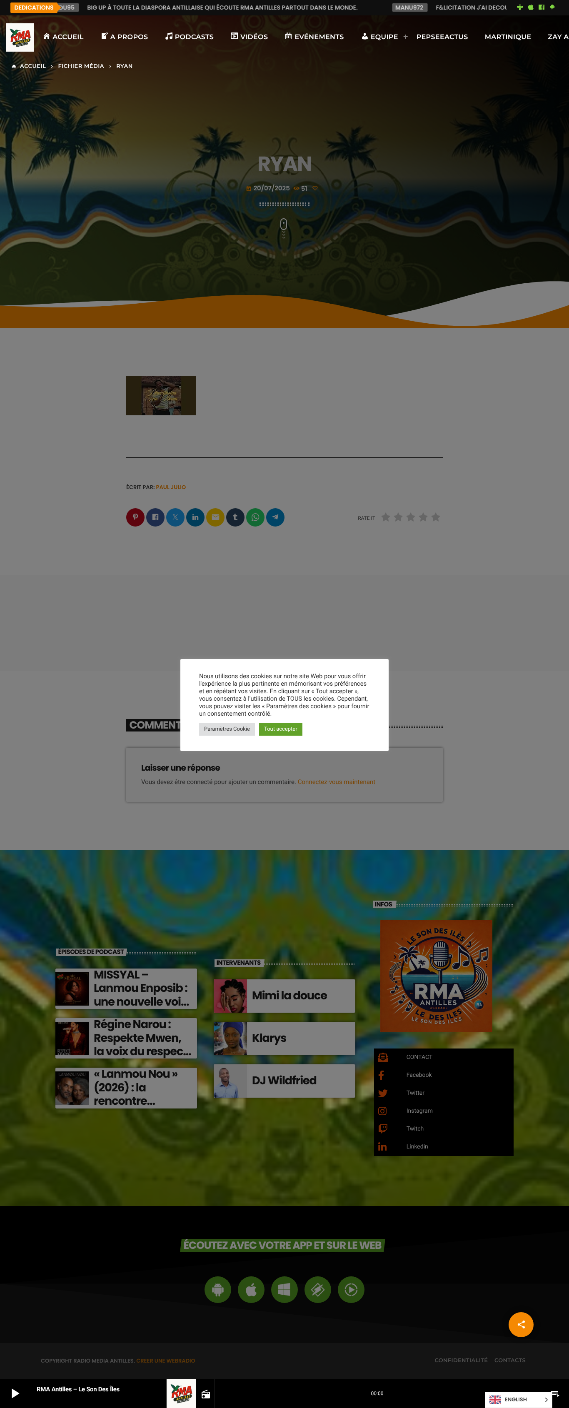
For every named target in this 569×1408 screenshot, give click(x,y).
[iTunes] (530, 7)
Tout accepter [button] (280, 729)
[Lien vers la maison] (20, 37)
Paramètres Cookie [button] (227, 729)
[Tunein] (520, 7)
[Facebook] (541, 7)
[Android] (552, 7)
